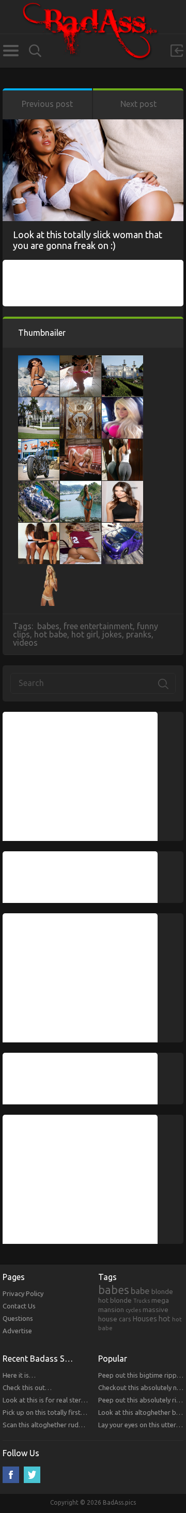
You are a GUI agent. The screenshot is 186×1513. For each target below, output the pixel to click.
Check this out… (27, 1387)
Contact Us (19, 1305)
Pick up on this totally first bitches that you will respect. (85, 1412)
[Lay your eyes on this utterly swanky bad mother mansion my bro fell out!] (38, 486)
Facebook (11, 1475)
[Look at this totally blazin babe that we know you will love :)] (80, 360)
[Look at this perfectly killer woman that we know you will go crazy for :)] (38, 360)
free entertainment (98, 626)
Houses (145, 1319)
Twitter (32, 1475)
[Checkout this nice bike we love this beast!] (38, 444)
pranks (138, 634)
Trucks (141, 1301)
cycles (133, 1310)
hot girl (84, 634)
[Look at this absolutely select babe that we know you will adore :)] (80, 528)
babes (48, 626)
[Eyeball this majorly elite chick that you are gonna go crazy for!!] (80, 444)
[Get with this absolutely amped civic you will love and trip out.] (122, 528)
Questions (18, 1318)
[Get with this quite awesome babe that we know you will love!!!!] (122, 486)
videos (25, 642)
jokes (112, 634)
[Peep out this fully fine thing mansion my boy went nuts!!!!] (80, 402)
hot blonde (115, 1300)
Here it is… (19, 1375)
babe (140, 1291)
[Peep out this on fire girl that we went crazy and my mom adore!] (38, 569)
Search (35, 50)
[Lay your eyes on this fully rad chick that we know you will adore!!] (38, 528)
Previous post (47, 103)
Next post (138, 103)
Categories (11, 50)
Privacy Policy (23, 1293)
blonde (162, 1291)
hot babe (50, 634)
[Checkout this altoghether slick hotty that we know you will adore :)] (80, 486)
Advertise (17, 1330)
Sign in (176, 50)
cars (125, 1318)
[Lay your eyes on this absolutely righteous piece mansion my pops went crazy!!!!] (122, 360)
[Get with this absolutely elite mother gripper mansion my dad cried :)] (38, 402)
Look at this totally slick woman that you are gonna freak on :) (87, 240)
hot (165, 1319)
